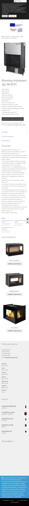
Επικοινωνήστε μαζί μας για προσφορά (12, 119)
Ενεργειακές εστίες (15, 36)
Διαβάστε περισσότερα (14, 263)
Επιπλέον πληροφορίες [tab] (8, 136)
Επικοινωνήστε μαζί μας (11, 357)
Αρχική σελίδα (6, 36)
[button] (25, 44)
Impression (10, 124)
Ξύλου (21, 36)
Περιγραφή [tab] (4, 132)
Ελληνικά (18, 1)
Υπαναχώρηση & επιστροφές (8, 500)
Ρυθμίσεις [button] (5, 16)
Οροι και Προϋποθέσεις (21, 500)
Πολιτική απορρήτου (15, 502)
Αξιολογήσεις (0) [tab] (6, 140)
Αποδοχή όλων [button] (12, 16)
